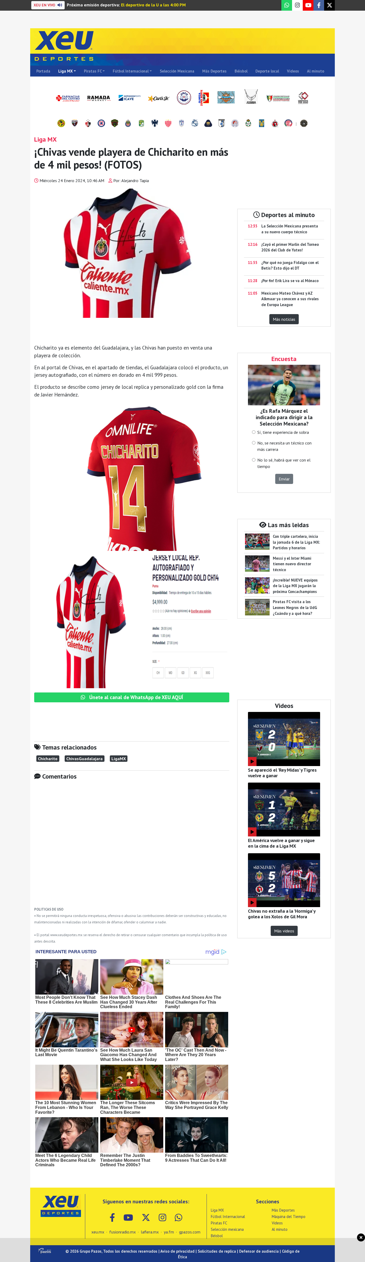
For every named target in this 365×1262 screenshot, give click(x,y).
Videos (293, 71)
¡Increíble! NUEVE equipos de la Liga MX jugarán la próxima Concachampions (295, 586)
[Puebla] (195, 123)
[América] (61, 123)
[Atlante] (74, 123)
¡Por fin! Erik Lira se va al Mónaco (290, 280)
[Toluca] (288, 123)
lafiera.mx (150, 1232)
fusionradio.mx (122, 1232)
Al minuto (315, 71)
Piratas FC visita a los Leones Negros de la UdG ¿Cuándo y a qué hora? (295, 607)
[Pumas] (208, 123)
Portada (43, 71)
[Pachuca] (181, 123)
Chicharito (47, 758)
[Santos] (248, 123)
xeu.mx (97, 1232)
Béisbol (241, 71)
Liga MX (65, 71)
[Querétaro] (221, 123)
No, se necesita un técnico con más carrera (284, 446)
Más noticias (284, 319)
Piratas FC (93, 71)
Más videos (284, 931)
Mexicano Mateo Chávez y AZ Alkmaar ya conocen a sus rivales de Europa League (290, 299)
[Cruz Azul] (101, 123)
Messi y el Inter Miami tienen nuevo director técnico (292, 564)
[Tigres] (261, 123)
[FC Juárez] (114, 123)
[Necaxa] (168, 123)
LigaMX (118, 758)
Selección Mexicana (177, 71)
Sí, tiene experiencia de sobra (283, 432)
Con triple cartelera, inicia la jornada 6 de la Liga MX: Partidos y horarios (296, 542)
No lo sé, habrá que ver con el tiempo (283, 463)
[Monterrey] (155, 123)
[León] (141, 123)
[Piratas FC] (304, 123)
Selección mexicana (227, 1229)
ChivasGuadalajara (84, 758)
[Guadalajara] (128, 123)
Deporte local (267, 71)
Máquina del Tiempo (288, 1216)
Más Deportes (214, 71)
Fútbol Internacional (131, 71)
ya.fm (169, 1232)
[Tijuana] (275, 123)
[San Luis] (235, 123)
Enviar (284, 479)
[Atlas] (88, 123)
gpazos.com (189, 1232)
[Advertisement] (131, 847)
